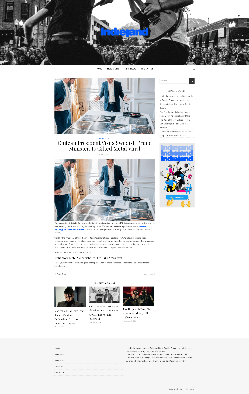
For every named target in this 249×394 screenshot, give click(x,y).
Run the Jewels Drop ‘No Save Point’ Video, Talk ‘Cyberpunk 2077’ (137, 313)
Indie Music (113, 68)
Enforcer (81, 229)
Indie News (130, 68)
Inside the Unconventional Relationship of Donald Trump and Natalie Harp (159, 348)
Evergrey (143, 226)
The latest (147, 68)
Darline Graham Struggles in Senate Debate (145, 351)
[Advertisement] (177, 250)
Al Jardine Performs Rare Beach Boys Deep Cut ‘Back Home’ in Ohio (156, 361)
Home (99, 68)
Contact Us (59, 372)
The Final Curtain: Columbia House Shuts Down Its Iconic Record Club (157, 354)
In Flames (71, 229)
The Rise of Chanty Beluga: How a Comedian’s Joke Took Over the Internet (175, 123)
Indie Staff (61, 274)
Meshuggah (60, 229)
